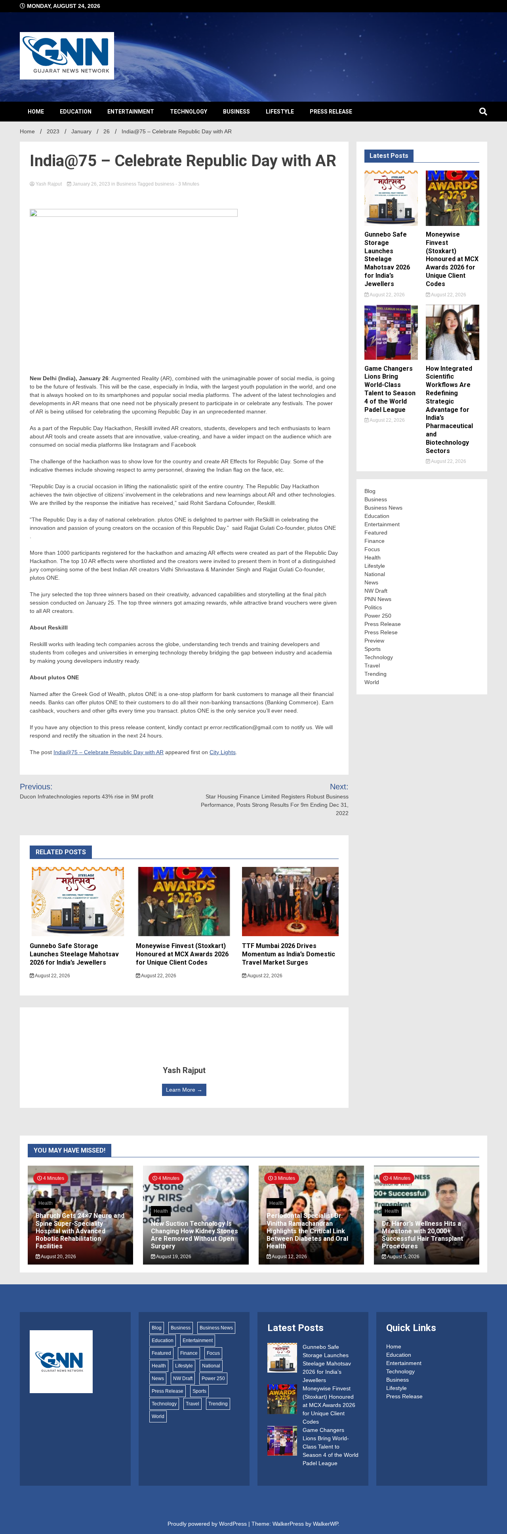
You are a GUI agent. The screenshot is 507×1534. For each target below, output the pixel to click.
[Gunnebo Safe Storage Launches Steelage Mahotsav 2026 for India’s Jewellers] (282, 1359)
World (371, 682)
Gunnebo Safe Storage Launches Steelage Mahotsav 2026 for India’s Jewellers (74, 954)
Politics (373, 607)
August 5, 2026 (402, 1256)
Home (36, 111)
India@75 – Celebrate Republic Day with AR (108, 752)
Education (75, 111)
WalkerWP (325, 1524)
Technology (188, 111)
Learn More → (184, 1090)
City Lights (223, 752)
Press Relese (381, 632)
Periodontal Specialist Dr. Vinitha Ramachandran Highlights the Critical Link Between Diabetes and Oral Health (307, 1231)
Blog (369, 491)
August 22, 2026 (52, 975)
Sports (372, 649)
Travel (372, 665)
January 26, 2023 (91, 184)
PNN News (377, 599)
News (371, 582)
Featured (375, 532)
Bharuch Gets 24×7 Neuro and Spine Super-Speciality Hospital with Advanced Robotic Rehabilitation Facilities (80, 1231)
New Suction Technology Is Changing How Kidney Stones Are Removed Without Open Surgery (194, 1235)
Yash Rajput (48, 184)
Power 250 (377, 615)
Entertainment (130, 111)
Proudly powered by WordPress (208, 1524)
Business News (383, 507)
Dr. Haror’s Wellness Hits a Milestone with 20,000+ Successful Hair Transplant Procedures (422, 1235)
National (374, 574)
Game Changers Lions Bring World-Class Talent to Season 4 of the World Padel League (390, 389)
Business (236, 111)
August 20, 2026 (58, 1256)
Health (372, 557)
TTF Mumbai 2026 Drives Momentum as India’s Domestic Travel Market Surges (288, 954)
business (164, 184)
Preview (374, 640)
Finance (374, 541)
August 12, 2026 (289, 1256)
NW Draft (375, 591)
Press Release (331, 111)
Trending (375, 674)
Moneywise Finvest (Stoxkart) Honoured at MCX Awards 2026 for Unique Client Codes (182, 954)
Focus (372, 549)
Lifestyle (280, 111)
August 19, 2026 (173, 1256)
